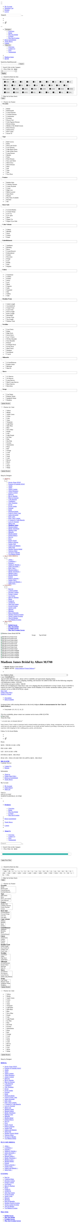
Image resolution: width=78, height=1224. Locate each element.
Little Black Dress (11, 149)
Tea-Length (9, 319)
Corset (8, 188)
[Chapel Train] (5, 949)
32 (66, 85)
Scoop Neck (10, 346)
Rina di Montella (13, 613)
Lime (8, 418)
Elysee (10, 504)
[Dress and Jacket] (6, 899)
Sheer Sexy (9, 163)
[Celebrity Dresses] (7, 906)
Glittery (8, 229)
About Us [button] (8, 831)
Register (7, 10)
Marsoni (10, 609)
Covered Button (11, 210)
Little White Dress (11, 151)
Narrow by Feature (9, 102)
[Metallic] (3, 922)
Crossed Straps (10, 212)
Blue (8, 428)
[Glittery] (3, 921)
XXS (26, 92)
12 (63, 82)
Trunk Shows (9, 822)
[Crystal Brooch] (5, 934)
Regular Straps (10, 396)
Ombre (8, 235)
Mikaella (11, 532)
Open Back (9, 194)
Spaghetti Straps (11, 398)
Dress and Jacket (11, 145)
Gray (8, 464)
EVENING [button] (4, 1173)
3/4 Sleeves (9, 378)
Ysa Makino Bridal (14, 554)
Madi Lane (11, 523)
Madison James (13, 525)
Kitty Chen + (12, 568)
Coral (8, 452)
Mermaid (9, 366)
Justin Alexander (13, 515)
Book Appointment (10, 819)
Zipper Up (9, 219)
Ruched (8, 199)
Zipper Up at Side (11, 221)
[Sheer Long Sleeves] (6, 976)
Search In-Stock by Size (11, 77)
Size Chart (4, 691)
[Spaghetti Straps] (5, 983)
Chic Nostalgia (12, 503)
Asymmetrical (10, 306)
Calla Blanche (12, 499)
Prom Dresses (10, 128)
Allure (10, 487)
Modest (8, 155)
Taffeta (8, 294)
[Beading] (5, 931)
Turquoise (10, 422)
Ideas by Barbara (13, 597)
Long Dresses (10, 153)
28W (71, 89)
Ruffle (8, 262)
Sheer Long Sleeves (12, 382)
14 (70, 82)
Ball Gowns (10, 142)
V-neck (8, 354)
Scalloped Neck (11, 344)
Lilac (8, 433)
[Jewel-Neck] (5, 960)
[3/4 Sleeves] (6, 973)
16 (7, 85)
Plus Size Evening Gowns (16, 630)
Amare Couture (13, 492)
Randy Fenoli (12, 540)
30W (8, 92)
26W (62, 89)
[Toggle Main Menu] (1, 26)
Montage (11, 611)
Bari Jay (10, 589)
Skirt (7, 166)
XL (62, 92)
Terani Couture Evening (15, 616)
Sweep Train (10, 317)
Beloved (10, 494)
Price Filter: (7, 69)
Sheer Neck (10, 348)
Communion (10, 116)
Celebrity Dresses (11, 184)
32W (17, 92)
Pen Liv (10, 537)
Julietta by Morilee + (14, 565)
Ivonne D (11, 601)
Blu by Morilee (13, 496)
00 (15, 82)
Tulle (8, 295)
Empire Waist (10, 364)
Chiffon (8, 276)
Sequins (8, 266)
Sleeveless (9, 386)
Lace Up (9, 213)
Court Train (9, 310)
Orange (9, 450)
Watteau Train (10, 321)
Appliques (9, 245)
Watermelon (10, 445)
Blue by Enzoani (13, 498)
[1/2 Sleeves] (6, 972)
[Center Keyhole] (7, 907)
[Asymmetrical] (5, 948)
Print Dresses (10, 159)
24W (53, 89)
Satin (8, 288)
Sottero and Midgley (14, 546)
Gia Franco (11, 596)
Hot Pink (9, 441)
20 (22, 85)
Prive (10, 539)
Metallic (8, 231)
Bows (8, 249)
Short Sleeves (10, 384)
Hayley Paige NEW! (14, 482)
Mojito (9, 412)
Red (8, 448)
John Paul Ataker (13, 604)
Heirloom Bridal (13, 511)
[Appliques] (5, 929)
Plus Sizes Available (12, 198)
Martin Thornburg (13, 528)
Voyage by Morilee (14, 552)
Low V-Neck (10, 337)
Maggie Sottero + (13, 570)
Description (8, 698)
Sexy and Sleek (11, 161)
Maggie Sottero (13, 527)
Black (8, 462)
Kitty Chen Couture (14, 518)
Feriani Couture (13, 594)
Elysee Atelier (12, 506)
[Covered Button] (6, 912)
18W (26, 89)
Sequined (9, 290)
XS (34, 92)
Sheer (8, 217)
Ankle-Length (10, 304)
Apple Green (10, 414)
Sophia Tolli (12, 544)
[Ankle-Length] (5, 946)
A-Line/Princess (11, 362)
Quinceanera (10, 129)
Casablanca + (12, 561)
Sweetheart (9, 352)
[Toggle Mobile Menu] (1, 798)
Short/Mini (9, 315)
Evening (9, 118)
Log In (7, 11)
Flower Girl (10, 120)
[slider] (69, 854)
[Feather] (4, 941)
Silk (7, 292)
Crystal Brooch (11, 251)
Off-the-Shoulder (11, 339)
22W (44, 89)
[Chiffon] (4, 939)
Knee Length (10, 313)
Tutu (7, 172)
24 (37, 85)
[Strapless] (5, 985)
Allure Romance (13, 491)
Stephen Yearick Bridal (15, 549)
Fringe (8, 259)
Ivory (8, 454)
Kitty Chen (11, 516)
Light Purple (10, 435)
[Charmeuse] (4, 938)
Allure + (10, 559)
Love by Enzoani (13, 522)
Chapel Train (10, 308)
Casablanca (11, 501)
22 (29, 85)
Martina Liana (12, 530)
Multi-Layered (10, 192)
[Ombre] (3, 926)
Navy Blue (10, 429)
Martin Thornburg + (14, 571)
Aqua (8, 420)
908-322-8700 (5, 761)
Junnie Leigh (12, 608)
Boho (8, 144)
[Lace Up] (6, 916)
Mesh (8, 284)
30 (59, 85)
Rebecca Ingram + (13, 578)
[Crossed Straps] (6, 914)
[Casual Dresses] (8, 890)
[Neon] (3, 924)
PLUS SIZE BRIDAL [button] (8, 1142)
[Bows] (5, 933)
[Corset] (7, 909)
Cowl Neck (9, 329)
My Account (8, 6)
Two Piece (9, 174)
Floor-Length (10, 311)
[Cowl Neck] (5, 955)
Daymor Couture (13, 592)
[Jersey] (4, 943)
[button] (8, 29)
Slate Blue (10, 426)
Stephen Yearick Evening (15, 614)
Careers (7, 825)
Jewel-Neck (10, 335)
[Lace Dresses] (6, 900)
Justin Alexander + (14, 566)
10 (55, 82)
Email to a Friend (6, 694)
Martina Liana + (13, 573)
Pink (8, 439)
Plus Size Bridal (13, 627)
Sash (7, 264)
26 (44, 85)
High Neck (9, 333)
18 (14, 85)
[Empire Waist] (5, 965)
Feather (8, 255)
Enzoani (10, 508)
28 (52, 85)
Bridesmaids (10, 110)
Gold (8, 458)
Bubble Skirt (10, 182)
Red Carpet (9, 131)
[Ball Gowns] (6, 895)
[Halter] (5, 956)
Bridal (8, 109)
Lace (7, 260)
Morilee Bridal (12, 534)
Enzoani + (11, 563)
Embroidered (10, 253)
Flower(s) (9, 257)
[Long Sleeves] (6, 975)
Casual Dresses (11, 112)
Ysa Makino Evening (14, 620)
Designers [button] (8, 805)
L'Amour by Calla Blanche (16, 520)
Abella (10, 486)
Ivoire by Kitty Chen (14, 513)
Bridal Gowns (12, 625)
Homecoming (10, 124)
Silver (8, 466)
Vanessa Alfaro (12, 551)
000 (7, 82)
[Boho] (6, 897)
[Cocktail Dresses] (8, 892)
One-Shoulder (10, 341)
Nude (8, 456)
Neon (8, 233)
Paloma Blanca (12, 535)
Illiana (10, 599)
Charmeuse (9, 275)
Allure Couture (12, 489)
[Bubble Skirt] (7, 904)
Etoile (10, 510)
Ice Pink (9, 437)
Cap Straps (9, 394)
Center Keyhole (11, 186)
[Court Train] (5, 951)
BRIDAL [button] (4, 1063)
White (8, 467)
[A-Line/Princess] (5, 963)
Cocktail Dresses (11, 114)
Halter (8, 331)
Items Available (9, 699)
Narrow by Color (9, 407)
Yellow (9, 410)
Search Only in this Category (11, 67)
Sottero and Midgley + (15, 582)
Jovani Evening (13, 606)
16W (17, 89)
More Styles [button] (4, 1212)
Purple (8, 431)
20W (35, 89)
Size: (2, 675)
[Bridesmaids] (8, 889)
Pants (8, 157)
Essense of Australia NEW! (16, 484)
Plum (8, 447)
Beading (9, 247)
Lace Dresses (10, 147)
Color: (3, 677)
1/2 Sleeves (9, 376)
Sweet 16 (9, 133)
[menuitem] (41, 6)
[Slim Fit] (5, 968)
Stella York (11, 547)
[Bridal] (8, 887)
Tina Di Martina (13, 618)
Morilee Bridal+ (13, 575)
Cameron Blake (13, 590)
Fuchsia (9, 443)
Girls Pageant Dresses (13, 122)
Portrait (8, 343)
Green (8, 416)
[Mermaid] (5, 966)
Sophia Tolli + (12, 580)
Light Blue (10, 424)
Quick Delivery (30, 668)
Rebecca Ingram (13, 542)
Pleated (8, 196)
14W (8, 89)
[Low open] (6, 917)
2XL (70, 92)
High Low (9, 190)
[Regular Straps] (5, 982)
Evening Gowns (13, 628)
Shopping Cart (9, 8)
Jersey (8, 280)
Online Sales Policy (7, 692)
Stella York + (12, 583)
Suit (7, 168)
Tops (7, 170)
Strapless (9, 350)
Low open (9, 215)
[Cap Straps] (5, 980)
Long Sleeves (10, 380)
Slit (7, 201)
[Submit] (22, 15)
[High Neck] (5, 958)
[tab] (41, 516)
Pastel (8, 237)
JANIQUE (11, 602)
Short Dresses (10, 164)
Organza (9, 286)
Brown (9, 460)
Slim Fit (8, 368)
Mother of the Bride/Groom (14, 126)
